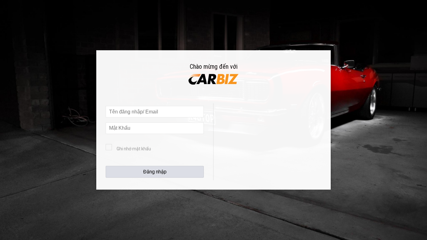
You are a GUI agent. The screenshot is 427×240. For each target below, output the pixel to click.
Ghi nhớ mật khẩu (134, 148)
